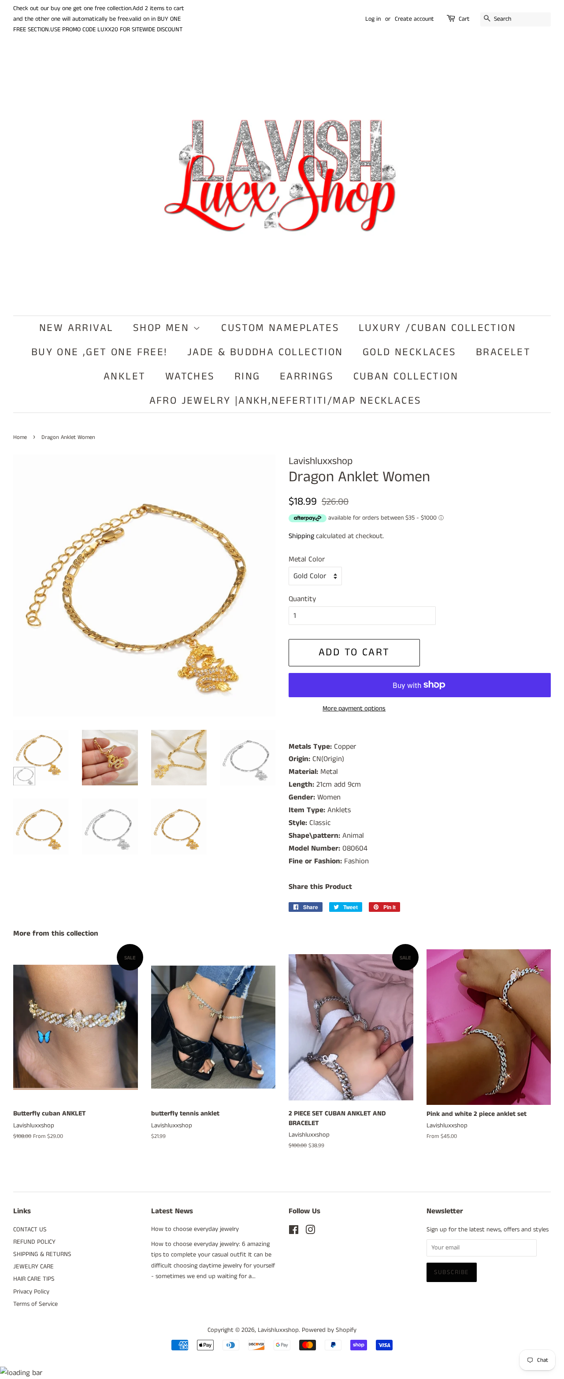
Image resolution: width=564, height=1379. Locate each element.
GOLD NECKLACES (409, 352)
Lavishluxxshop (278, 1330)
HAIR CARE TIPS (34, 1279)
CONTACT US (30, 1229)
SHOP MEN (163, 327)
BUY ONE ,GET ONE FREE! (99, 352)
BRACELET (503, 352)
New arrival (76, 327)
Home (20, 437)
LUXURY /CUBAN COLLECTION (437, 327)
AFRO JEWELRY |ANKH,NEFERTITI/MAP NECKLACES (285, 400)
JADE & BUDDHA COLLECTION (265, 352)
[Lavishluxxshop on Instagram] (310, 1231)
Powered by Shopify (329, 1330)
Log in (373, 19)
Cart (464, 19)
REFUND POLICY (34, 1242)
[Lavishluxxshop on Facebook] (294, 1231)
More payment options (354, 708)
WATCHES (190, 376)
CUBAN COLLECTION (405, 376)
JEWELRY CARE (33, 1266)
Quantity (302, 599)
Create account (414, 19)
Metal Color (307, 559)
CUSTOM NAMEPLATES (280, 327)
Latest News (172, 1211)
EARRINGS (307, 376)
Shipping (301, 536)
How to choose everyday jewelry (195, 1229)
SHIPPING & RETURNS (42, 1254)
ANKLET (124, 376)
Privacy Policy (31, 1291)
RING (247, 376)
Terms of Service (35, 1304)
